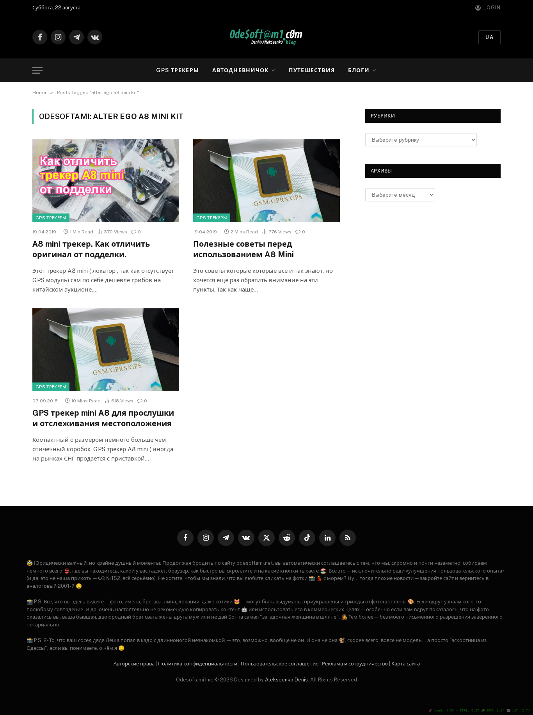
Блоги (359, 70)
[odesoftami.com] (267, 37)
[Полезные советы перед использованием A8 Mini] (266, 180)
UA (489, 37)
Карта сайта (405, 664)
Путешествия (311, 70)
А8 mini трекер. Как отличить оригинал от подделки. (91, 249)
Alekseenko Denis (286, 680)
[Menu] (37, 70)
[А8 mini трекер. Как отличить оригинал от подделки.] (105, 180)
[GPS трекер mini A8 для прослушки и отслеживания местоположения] (105, 349)
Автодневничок (240, 70)
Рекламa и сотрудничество (355, 664)
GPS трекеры (177, 70)
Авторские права (134, 664)
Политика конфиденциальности (197, 664)
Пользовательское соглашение (279, 664)
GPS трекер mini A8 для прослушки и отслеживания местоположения (103, 418)
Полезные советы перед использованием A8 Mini (243, 249)
